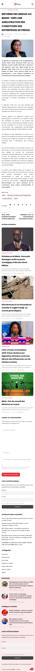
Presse (15, 198)
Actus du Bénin (8, 34)
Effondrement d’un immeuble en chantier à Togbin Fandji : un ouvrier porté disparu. (17, 307)
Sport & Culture (6, 569)
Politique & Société (13, 10)
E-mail (4, 497)
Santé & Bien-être (7, 566)
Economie (5, 554)
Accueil (4, 10)
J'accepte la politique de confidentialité (14, 503)
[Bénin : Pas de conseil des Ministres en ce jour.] (17, 384)
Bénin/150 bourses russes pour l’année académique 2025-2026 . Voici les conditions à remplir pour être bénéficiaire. (17, 537)
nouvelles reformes (7, 198)
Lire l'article (21, 273)
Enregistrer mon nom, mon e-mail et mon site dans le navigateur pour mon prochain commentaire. (15, 467)
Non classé (5, 560)
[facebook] (30, 669)
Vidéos (4, 572)
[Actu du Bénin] (17, 4)
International (5, 346)
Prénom (4, 490)
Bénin (3, 195)
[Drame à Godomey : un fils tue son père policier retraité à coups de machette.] (5, 613)
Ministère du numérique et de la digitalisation (19, 195)
